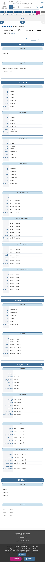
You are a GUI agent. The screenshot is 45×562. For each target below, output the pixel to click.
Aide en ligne (22, 537)
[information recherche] (11, 7)
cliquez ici (22, 555)
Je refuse (29, 559)
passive (40, 39)
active (33, 39)
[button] (22, 22)
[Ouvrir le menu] (42, 2)
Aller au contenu (8, 2)
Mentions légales (22, 541)
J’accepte (16, 559)
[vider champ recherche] (37, 7)
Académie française (22, 534)
